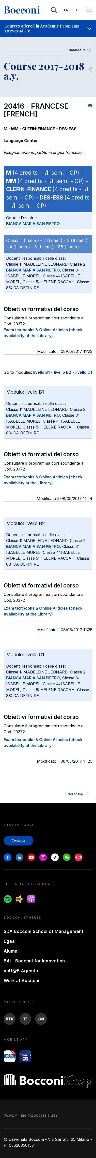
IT (77, 10)
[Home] (22, 10)
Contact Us (77, 50)
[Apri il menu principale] (89, 10)
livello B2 (62, 372)
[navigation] (48, 28)
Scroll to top (74, 794)
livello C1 (83, 372)
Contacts (18, 840)
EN (66, 10)
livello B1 (41, 372)
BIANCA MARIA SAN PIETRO (33, 223)
